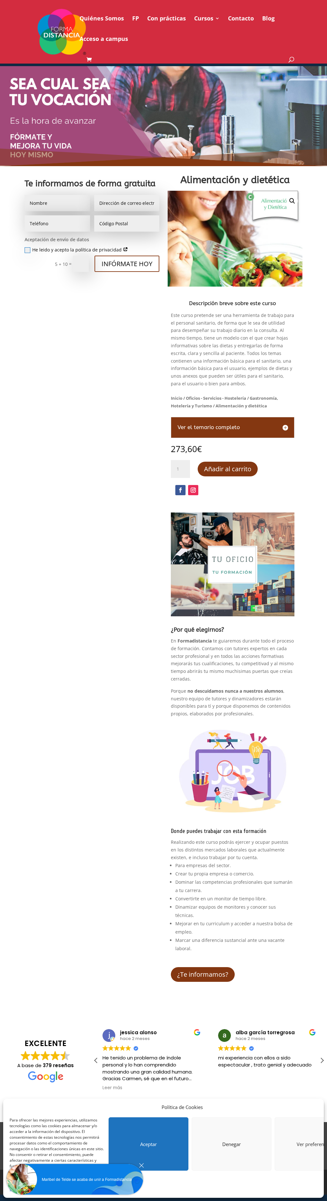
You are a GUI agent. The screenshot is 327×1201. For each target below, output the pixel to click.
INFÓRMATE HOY (127, 263)
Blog (268, 19)
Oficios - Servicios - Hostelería (216, 398)
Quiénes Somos (102, 19)
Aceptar (148, 1144)
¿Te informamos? (202, 974)
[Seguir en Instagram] (193, 490)
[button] (292, 201)
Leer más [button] (112, 1088)
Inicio (176, 398)
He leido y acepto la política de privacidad (77, 250)
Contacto (241, 19)
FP (135, 19)
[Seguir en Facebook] (180, 490)
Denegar (231, 1144)
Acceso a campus (104, 39)
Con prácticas (166, 19)
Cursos (203, 19)
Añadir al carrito (227, 469)
